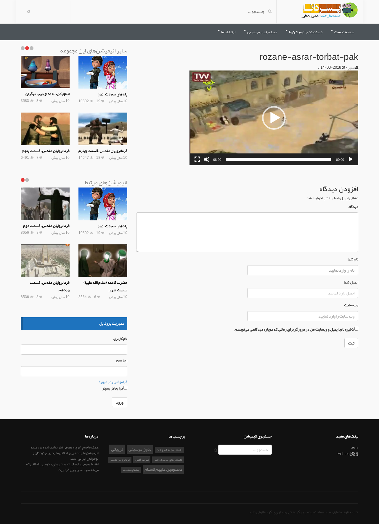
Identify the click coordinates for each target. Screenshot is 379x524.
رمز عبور (121, 360)
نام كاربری (120, 339)
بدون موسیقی (140, 449)
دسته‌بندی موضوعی (262, 32)
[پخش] (351, 159)
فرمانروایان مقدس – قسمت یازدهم (50, 286)
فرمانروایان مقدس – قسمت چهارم (102, 151)
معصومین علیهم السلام (163, 469)
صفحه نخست (344, 32)
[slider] (278, 159)
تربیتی (117, 449)
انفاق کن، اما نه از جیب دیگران (47, 94)
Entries (348, 454)
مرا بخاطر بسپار (112, 388)
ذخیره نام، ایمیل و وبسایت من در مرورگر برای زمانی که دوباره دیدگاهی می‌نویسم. (294, 329)
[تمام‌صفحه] (197, 159)
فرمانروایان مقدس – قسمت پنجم (46, 151)
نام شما (353, 259)
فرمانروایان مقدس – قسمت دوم (46, 226)
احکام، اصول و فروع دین (169, 449)
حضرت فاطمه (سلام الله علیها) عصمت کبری (105, 286)
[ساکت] (207, 159)
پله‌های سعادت (131, 469)
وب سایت (351, 305)
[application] (274, 117)
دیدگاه (353, 207)
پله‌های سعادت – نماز (112, 94)
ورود (354, 447)
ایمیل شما (351, 282)
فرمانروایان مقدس (120, 459)
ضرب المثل (142, 459)
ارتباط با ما (228, 32)
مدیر (351, 67)
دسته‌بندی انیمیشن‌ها (305, 32)
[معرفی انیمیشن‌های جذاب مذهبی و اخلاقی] (329, 11)
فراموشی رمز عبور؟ (113, 382)
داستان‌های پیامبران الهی (168, 460)
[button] (274, 118)
